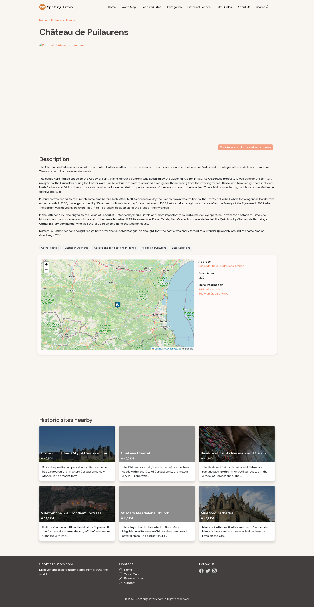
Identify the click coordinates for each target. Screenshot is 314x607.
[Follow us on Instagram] (215, 571)
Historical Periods (199, 7)
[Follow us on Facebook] (202, 571)
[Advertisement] (148, 384)
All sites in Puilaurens (154, 247)
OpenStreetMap (173, 348)
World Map (129, 7)
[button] (118, 305)
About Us (244, 7)
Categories (174, 7)
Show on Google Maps (213, 293)
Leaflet (158, 348)
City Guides (224, 7)
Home (112, 7)
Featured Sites (151, 7)
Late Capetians (181, 247)
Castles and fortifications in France (115, 247)
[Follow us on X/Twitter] (209, 571)
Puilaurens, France (63, 20)
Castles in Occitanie (76, 247)
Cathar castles (50, 247)
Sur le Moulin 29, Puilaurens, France (221, 266)
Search (261, 7)
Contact (130, 583)
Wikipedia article (209, 289)
